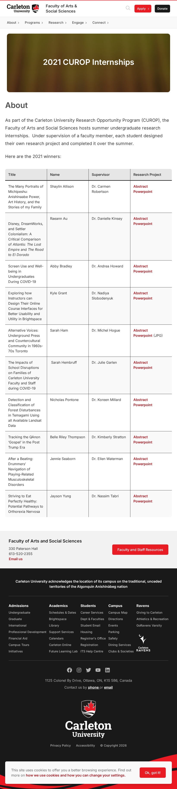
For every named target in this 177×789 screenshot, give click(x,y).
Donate (162, 8)
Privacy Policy (60, 745)
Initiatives (16, 651)
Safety (113, 638)
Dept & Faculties (92, 619)
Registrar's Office (93, 638)
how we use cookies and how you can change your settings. (76, 775)
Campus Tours (19, 645)
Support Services (61, 632)
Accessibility (85, 745)
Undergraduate (19, 612)
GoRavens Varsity (149, 625)
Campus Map (118, 612)
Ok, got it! (153, 772)
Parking (113, 632)
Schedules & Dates (62, 612)
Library (54, 625)
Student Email (90, 625)
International (18, 625)
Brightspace (57, 619)
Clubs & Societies (121, 651)
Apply (141, 8)
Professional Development (27, 632)
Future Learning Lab (63, 651)
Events (113, 625)
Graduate (15, 619)
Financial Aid (18, 638)
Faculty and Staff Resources (140, 549)
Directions (115, 619)
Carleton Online (60, 645)
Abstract (140, 186)
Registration (89, 645)
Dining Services (119, 645)
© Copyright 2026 (113, 745)
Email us (16, 559)
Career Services (92, 612)
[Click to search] (128, 8)
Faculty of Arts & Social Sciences (61, 8)
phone (94, 687)
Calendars (56, 638)
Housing (86, 632)
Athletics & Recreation (152, 619)
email (108, 687)
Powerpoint (142, 191)
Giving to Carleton (149, 612)
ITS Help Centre (92, 651)
